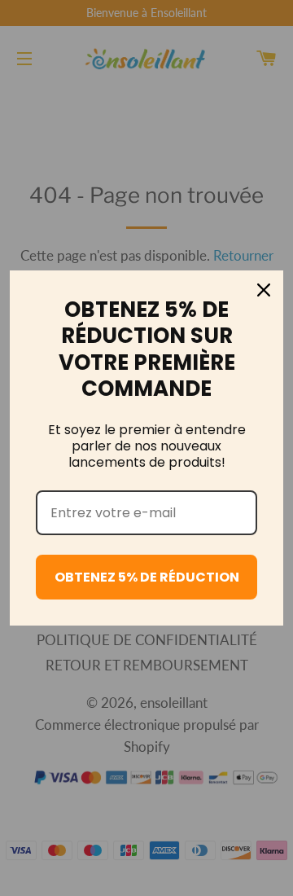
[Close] (263, 290)
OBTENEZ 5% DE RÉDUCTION (147, 577)
